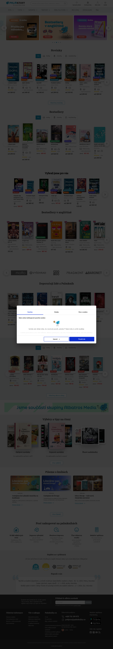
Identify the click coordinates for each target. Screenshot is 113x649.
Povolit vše (81, 339)
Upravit (55, 339)
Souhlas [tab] (30, 312)
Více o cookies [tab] (82, 312)
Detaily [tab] (56, 312)
